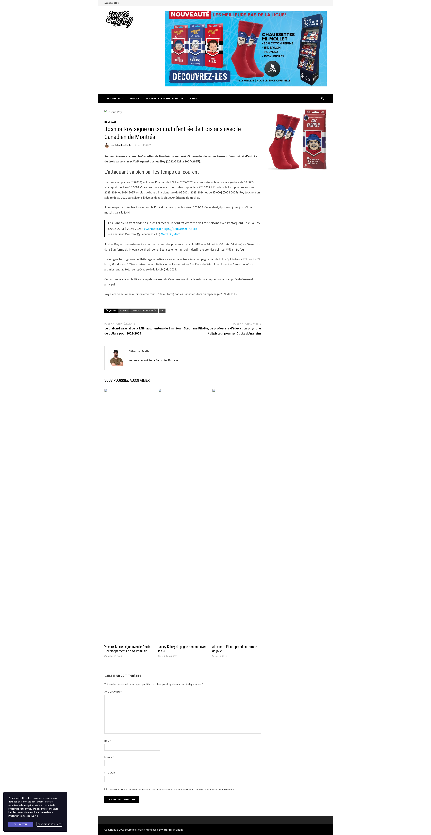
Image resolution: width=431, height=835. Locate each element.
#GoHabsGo (152, 228)
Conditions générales (49, 824)
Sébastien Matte (123, 144)
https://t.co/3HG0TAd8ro (179, 228)
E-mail (109, 756)
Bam (180, 829)
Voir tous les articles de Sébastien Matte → (153, 360)
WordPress (167, 829)
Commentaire (113, 692)
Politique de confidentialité (165, 98)
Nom (107, 740)
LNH (162, 310)
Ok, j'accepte (20, 824)
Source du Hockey (135, 829)
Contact (194, 98)
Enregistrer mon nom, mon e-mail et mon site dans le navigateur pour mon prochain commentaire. (172, 789)
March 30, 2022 (170, 234)
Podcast (135, 98)
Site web (109, 772)
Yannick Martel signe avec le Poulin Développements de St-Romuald (127, 649)
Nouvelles (114, 98)
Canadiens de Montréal (144, 310)
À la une (124, 310)
